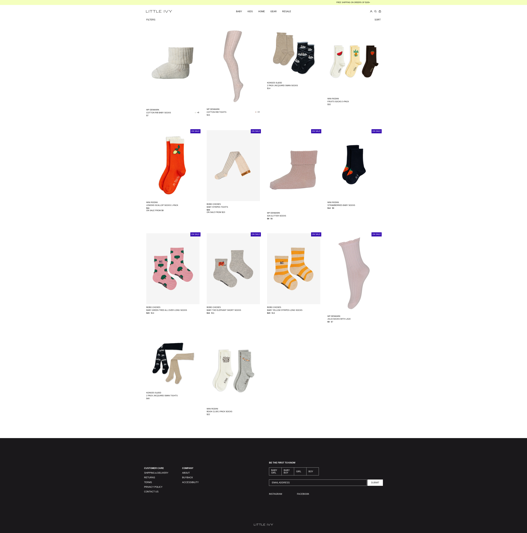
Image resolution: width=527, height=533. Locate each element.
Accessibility (190, 482)
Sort (378, 20)
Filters (150, 20)
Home (261, 11)
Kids (250, 11)
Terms (148, 482)
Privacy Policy (153, 487)
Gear (273, 11)
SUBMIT (375, 482)
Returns (149, 477)
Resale (286, 11)
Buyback (187, 477)
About (186, 473)
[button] (380, 11)
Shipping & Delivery (156, 473)
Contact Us (151, 491)
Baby (239, 11)
